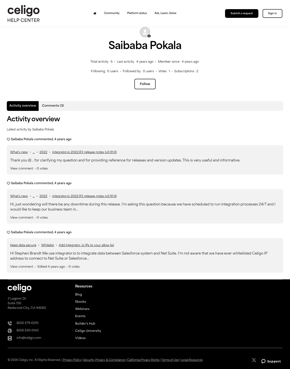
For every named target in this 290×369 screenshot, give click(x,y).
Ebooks (80, 302)
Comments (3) (53, 105)
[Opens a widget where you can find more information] (271, 361)
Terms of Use (170, 360)
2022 (43, 152)
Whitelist (47, 245)
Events (80, 316)
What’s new (19, 152)
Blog (78, 294)
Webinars (82, 309)
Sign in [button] (272, 13)
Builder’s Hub (85, 323)
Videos (80, 338)
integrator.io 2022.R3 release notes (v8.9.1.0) (84, 152)
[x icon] (254, 360)
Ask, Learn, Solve (165, 13)
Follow (145, 84)
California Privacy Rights (143, 360)
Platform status (137, 13)
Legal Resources (192, 360)
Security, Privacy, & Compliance (104, 360)
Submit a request (242, 13)
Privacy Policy (72, 360)
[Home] (95, 13)
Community (112, 13)
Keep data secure (23, 245)
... (34, 152)
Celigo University (88, 331)
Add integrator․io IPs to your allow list (86, 245)
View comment (21, 168)
